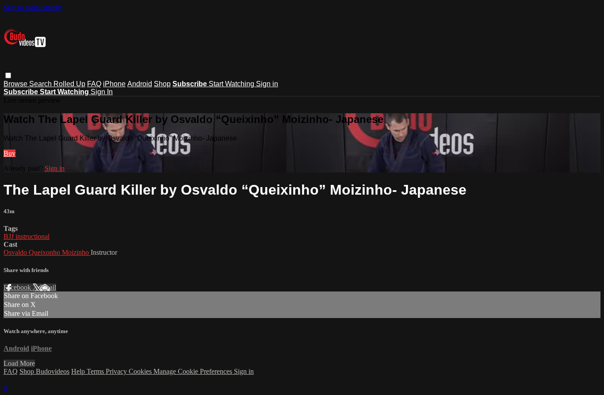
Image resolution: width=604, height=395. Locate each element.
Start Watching (232, 84)
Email (48, 287)
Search (41, 84)
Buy (9, 153)
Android (139, 84)
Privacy (117, 371)
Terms (96, 371)
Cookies (141, 371)
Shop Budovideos (44, 371)
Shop (162, 84)
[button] (8, 75)
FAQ (94, 84)
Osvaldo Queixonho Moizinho (47, 252)
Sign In (102, 92)
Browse (16, 84)
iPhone (114, 84)
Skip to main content (32, 7)
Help (79, 371)
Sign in (267, 84)
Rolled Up (69, 84)
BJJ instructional (27, 236)
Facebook (18, 287)
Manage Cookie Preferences (193, 371)
